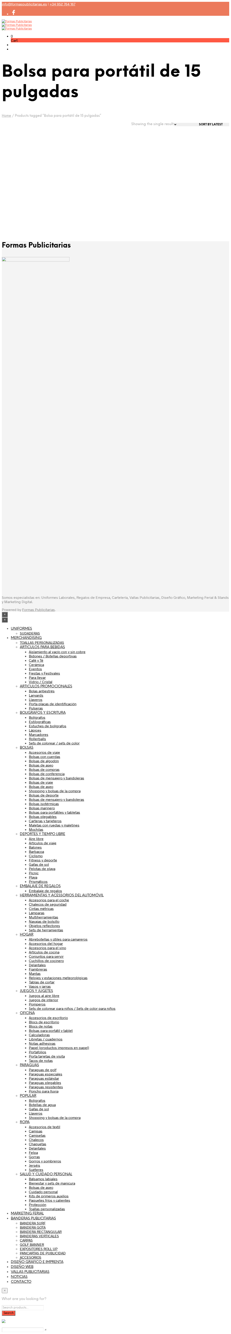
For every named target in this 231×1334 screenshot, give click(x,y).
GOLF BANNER (32, 1244)
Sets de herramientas (46, 930)
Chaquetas (37, 1144)
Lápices (35, 730)
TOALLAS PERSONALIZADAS (42, 642)
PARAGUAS (29, 1065)
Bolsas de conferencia (47, 773)
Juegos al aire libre (44, 995)
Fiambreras (38, 969)
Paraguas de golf (42, 1070)
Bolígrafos (37, 717)
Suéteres (36, 1169)
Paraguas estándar (44, 1078)
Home (6, 116)
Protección (37, 1204)
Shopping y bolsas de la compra (55, 791)
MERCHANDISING (26, 638)
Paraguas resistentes (46, 1087)
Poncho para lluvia (43, 1091)
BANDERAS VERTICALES (39, 1236)
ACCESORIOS (30, 1257)
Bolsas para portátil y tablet (51, 1030)
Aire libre (36, 838)
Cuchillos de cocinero (46, 960)
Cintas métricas (41, 908)
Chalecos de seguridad (48, 904)
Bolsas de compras (44, 769)
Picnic (34, 873)
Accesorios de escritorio (48, 1017)
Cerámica (36, 664)
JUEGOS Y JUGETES (36, 991)
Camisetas (37, 1135)
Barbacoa (36, 851)
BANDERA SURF (33, 1223)
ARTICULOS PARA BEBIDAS (42, 647)
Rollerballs (37, 739)
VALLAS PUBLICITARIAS (30, 1272)
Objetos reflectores (44, 925)
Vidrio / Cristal (40, 682)
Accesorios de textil (44, 1127)
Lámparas (36, 913)
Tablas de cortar (42, 982)
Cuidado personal (43, 1191)
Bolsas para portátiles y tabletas (54, 812)
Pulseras (36, 708)
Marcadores (38, 734)
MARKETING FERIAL (27, 1213)
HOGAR (26, 935)
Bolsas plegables (43, 816)
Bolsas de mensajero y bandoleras (56, 778)
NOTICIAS (19, 1277)
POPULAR (28, 1096)
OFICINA (27, 1013)
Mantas (35, 973)
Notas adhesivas (42, 1043)
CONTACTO (21, 1282)
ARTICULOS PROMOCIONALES (46, 686)
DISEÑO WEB (22, 1267)
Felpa (33, 1152)
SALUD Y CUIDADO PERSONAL (46, 1174)
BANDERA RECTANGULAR (41, 1231)
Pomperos (37, 1004)
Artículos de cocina (44, 952)
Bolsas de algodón (44, 761)
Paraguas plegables (45, 1082)
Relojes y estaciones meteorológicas (58, 978)
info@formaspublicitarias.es (24, 4)
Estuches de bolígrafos (47, 726)
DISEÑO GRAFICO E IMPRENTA (37, 1262)
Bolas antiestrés (42, 691)
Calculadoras (39, 1035)
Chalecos (36, 1139)
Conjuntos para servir (46, 956)
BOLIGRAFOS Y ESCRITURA (43, 713)
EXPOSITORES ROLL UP (39, 1249)
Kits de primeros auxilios (49, 1196)
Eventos (35, 669)
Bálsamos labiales (43, 1179)
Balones (35, 847)
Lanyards (36, 695)
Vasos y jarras (40, 986)
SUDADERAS (30, 633)
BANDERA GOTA (33, 1227)
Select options (19, 215)
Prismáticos (38, 881)
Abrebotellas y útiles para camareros (58, 939)
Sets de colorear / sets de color (54, 743)
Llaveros (35, 699)
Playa (33, 877)
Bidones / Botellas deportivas (53, 656)
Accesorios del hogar (46, 943)
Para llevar (37, 677)
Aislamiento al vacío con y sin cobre (57, 652)
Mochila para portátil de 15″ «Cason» (21, 199)
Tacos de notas (41, 1060)
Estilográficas (40, 721)
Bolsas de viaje (41, 782)
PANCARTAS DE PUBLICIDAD (43, 1253)
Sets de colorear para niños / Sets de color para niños (72, 1008)
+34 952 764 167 (62, 4)
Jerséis (34, 1165)
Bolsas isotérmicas (44, 803)
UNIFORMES (21, 629)
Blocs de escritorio (44, 1022)
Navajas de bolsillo (44, 921)
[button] (12, 36)
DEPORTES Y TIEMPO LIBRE (42, 834)
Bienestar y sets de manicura (52, 1183)
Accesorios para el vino (47, 948)
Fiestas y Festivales (44, 673)
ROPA (25, 1122)
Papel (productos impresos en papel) (59, 1047)
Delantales (37, 965)
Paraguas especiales (45, 1074)
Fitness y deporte (43, 860)
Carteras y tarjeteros (45, 821)
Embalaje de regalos (45, 891)
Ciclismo (36, 856)
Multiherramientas (43, 917)
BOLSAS (26, 748)
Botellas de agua (42, 1104)
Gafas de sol (39, 864)
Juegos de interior (43, 1000)
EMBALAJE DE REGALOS (40, 886)
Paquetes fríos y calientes (49, 1200)
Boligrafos (37, 1100)
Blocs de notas (41, 1026)
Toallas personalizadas (47, 1209)
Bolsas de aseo (41, 765)
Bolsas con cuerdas (44, 756)
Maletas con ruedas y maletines (54, 825)
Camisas (35, 1131)
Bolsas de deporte (44, 795)
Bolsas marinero (42, 808)
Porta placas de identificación (52, 704)
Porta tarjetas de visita (47, 1056)
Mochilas (36, 829)
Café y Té (36, 660)
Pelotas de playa (42, 868)
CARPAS (26, 1240)
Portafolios (37, 1052)
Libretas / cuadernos (45, 1039)
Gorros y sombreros (45, 1161)
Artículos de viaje (42, 843)
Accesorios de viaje (44, 752)
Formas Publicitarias (38, 609)
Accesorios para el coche (49, 900)
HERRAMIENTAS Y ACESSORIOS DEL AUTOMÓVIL (62, 895)
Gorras (34, 1157)
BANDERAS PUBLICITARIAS (33, 1218)
